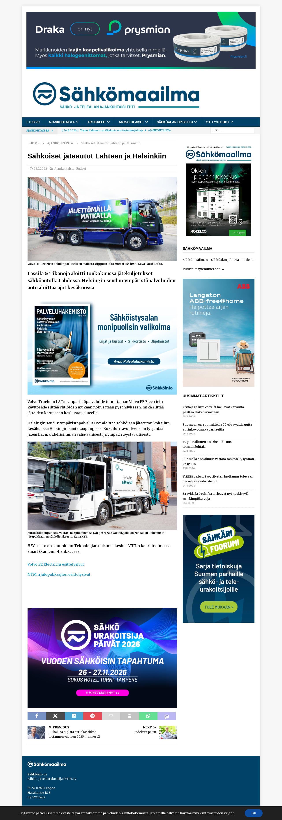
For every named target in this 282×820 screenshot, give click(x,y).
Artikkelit (96, 122)
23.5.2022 (40, 169)
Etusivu (33, 122)
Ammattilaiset (131, 122)
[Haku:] (232, 130)
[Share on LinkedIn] (74, 716)
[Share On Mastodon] (167, 716)
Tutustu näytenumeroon (202, 269)
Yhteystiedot (217, 122)
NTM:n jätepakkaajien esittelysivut (59, 574)
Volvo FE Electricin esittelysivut (56, 564)
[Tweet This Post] (55, 716)
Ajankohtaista (62, 122)
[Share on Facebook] (37, 716)
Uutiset (81, 169)
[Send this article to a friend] (111, 716)
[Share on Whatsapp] (148, 716)
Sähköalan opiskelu (175, 122)
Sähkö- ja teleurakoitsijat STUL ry (52, 779)
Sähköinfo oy (37, 774)
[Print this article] (129, 716)
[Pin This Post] (92, 716)
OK (253, 813)
